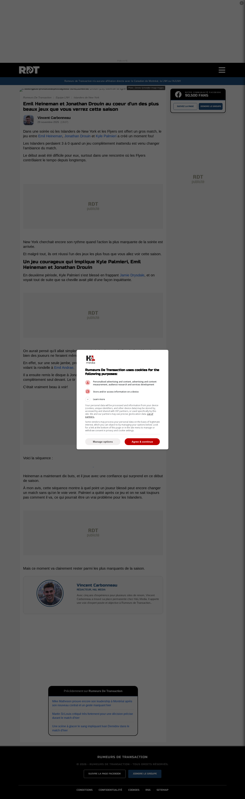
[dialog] (122, 399)
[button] (122, 399)
